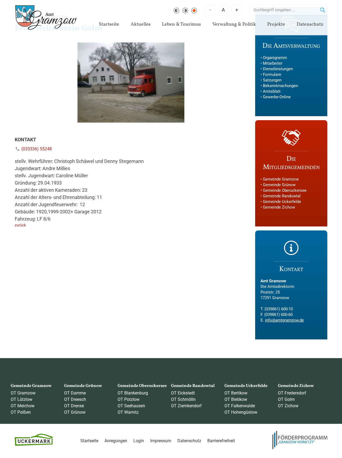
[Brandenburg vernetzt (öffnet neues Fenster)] (299, 448)
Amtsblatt (272, 91)
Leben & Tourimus (181, 24)
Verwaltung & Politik (234, 24)
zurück (20, 225)
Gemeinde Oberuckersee (284, 190)
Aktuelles (141, 24)
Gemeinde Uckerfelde (282, 201)
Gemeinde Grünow (279, 184)
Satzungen (272, 80)
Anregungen (115, 440)
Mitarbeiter (272, 63)
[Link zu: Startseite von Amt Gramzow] (46, 17)
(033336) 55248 (36, 148)
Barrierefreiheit (221, 440)
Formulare (272, 74)
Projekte (276, 24)
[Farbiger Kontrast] (194, 10)
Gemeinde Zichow (279, 207)
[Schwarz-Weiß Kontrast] (176, 10)
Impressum (160, 440)
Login (138, 440)
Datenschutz (310, 24)
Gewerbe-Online (277, 97)
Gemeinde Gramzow (281, 179)
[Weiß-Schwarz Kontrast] (185, 10)
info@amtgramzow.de (284, 320)
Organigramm (275, 57)
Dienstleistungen (278, 68)
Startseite (109, 24)
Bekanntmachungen (280, 85)
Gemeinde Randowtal (282, 196)
